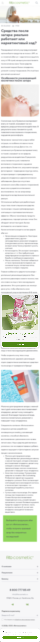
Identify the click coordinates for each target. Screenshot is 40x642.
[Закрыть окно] (36, 296)
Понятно (20, 638)
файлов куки (29, 634)
